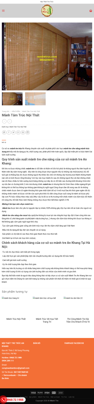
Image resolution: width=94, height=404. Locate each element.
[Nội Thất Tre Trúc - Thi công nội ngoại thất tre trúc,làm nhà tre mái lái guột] (47, 10)
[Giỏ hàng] (90, 10)
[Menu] (3, 11)
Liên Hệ (71, 397)
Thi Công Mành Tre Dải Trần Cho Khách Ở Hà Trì (78, 320)
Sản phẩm (33, 397)
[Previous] (7, 56)
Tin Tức (64, 397)
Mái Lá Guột (55, 397)
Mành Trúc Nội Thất (16, 319)
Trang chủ (5, 111)
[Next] (87, 56)
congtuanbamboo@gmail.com (15, 368)
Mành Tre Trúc (43, 397)
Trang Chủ (24, 397)
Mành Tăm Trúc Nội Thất (31, 111)
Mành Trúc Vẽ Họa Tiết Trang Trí (47, 320)
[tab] (4, 142)
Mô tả (4, 142)
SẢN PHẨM (16, 111)
